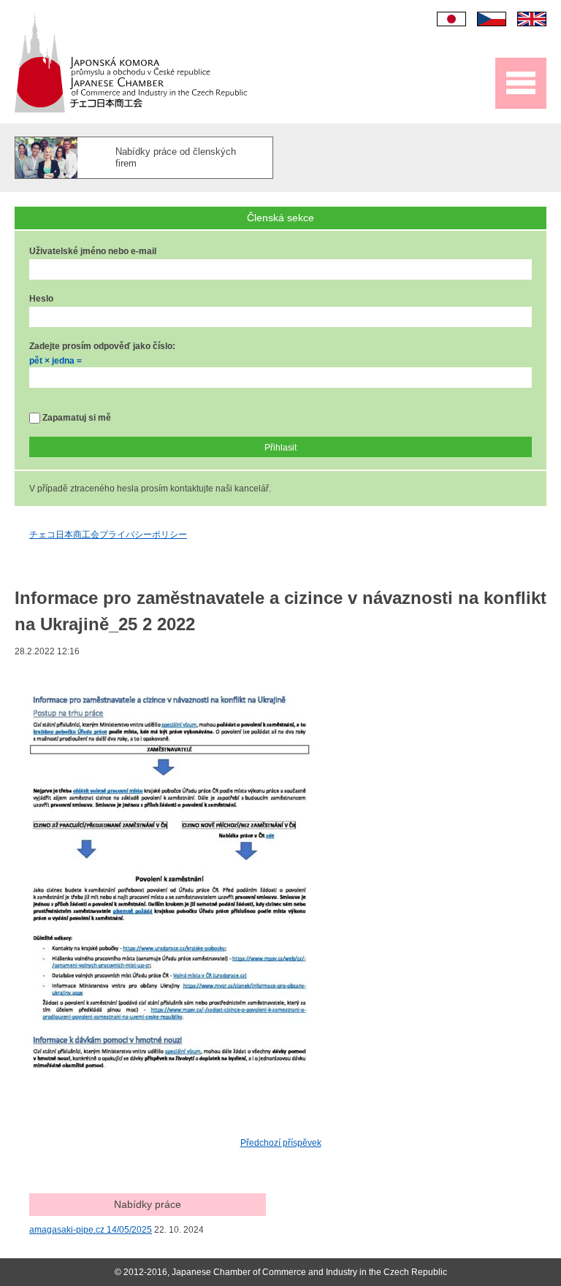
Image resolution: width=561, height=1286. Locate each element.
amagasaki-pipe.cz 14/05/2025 (90, 1230)
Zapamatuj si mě (75, 418)
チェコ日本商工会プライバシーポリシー (108, 534)
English (531, 19)
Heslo (41, 299)
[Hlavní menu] (520, 83)
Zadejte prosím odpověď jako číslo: (102, 346)
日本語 (451, 19)
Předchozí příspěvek (280, 1143)
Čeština (491, 19)
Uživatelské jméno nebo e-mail (92, 251)
